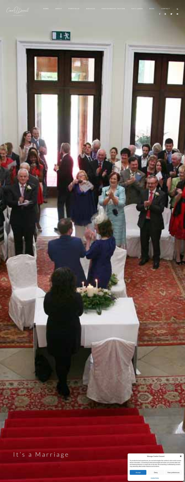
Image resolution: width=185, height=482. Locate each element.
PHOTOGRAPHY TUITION (113, 8)
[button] (181, 456)
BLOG (152, 8)
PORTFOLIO (74, 8)
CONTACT (165, 8)
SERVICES (90, 8)
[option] (92, 241)
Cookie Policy (155, 478)
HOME (46, 8)
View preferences (173, 472)
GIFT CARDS (137, 8)
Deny (156, 472)
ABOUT (58, 8)
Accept (138, 472)
